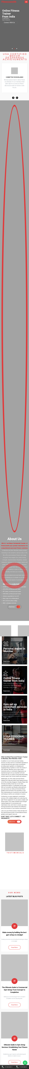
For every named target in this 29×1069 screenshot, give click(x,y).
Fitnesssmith (8, 1)
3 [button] (16, 48)
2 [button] (14, 48)
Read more (12, 607)
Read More (14, 947)
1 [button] (12, 48)
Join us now (12, 821)
